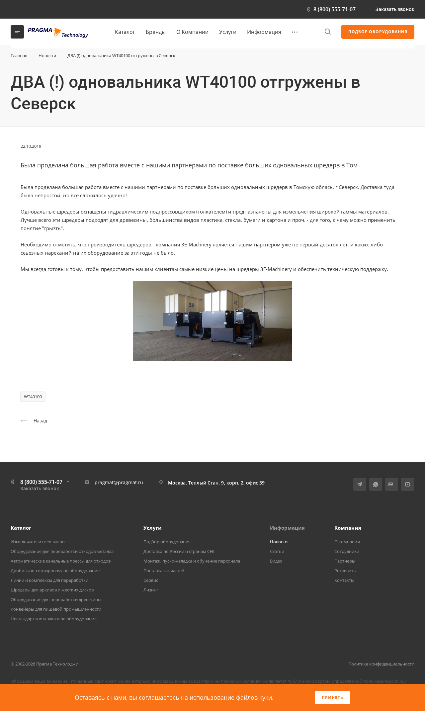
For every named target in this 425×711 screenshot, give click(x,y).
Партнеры (344, 561)
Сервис (150, 580)
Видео (276, 561)
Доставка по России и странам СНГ (179, 551)
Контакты (344, 580)
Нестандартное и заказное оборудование (54, 619)
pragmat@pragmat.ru (119, 482)
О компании (347, 542)
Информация (287, 527)
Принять (332, 697)
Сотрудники (346, 551)
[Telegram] (14, 9)
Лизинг (150, 590)
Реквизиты (345, 571)
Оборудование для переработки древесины (56, 599)
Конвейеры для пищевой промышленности (56, 609)
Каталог (21, 527)
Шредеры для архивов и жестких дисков (52, 590)
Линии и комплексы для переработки (49, 580)
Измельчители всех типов (37, 542)
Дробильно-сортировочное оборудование (55, 571)
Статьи (277, 551)
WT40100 (33, 397)
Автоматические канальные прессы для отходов (61, 561)
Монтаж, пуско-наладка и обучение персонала (191, 561)
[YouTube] (49, 9)
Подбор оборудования (167, 542)
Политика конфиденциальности (381, 664)
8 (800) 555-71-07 (334, 9)
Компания (347, 527)
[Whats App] (26, 9)
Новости (279, 542)
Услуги (152, 527)
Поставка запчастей (163, 571)
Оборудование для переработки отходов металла (62, 551)
